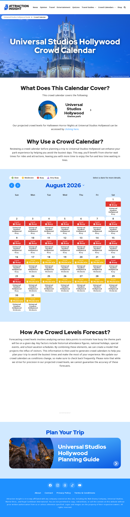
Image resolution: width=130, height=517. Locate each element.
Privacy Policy (64, 493)
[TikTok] (72, 485)
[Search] (125, 7)
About (38, 493)
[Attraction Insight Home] (16, 7)
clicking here (72, 129)
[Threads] (65, 485)
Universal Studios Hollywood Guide (17, 17)
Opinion (43, 7)
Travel (52, 7)
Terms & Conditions (84, 493)
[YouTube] (80, 485)
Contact (49, 493)
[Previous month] (11, 185)
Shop (120, 7)
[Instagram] (58, 485)
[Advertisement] (65, 393)
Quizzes (76, 7)
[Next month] (17, 185)
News (35, 7)
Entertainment (63, 7)
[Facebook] (50, 485)
